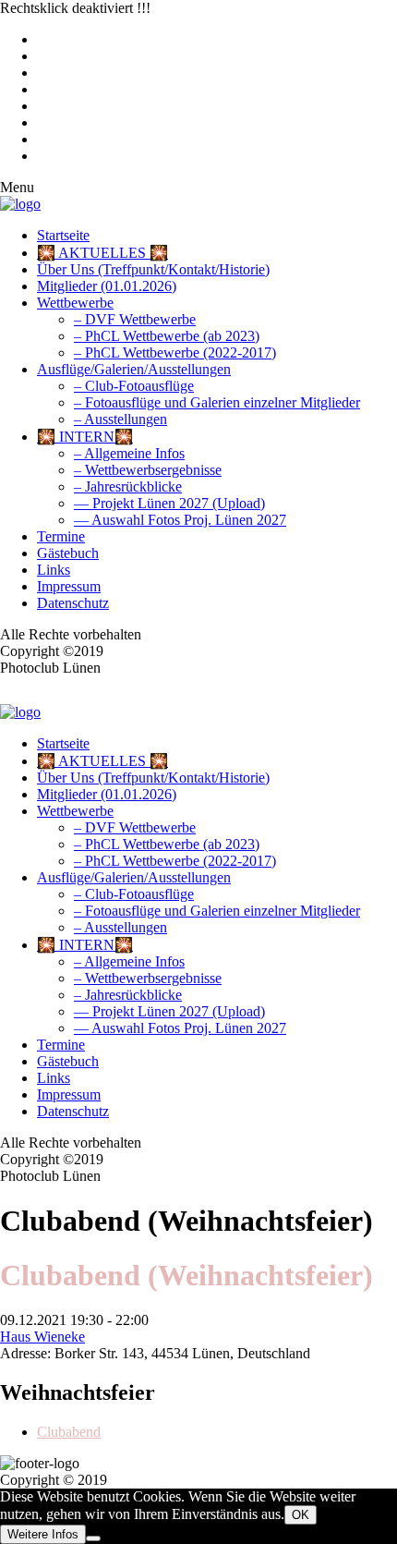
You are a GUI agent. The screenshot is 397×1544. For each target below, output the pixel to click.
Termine (61, 536)
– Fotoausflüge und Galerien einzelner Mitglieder (217, 402)
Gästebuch (68, 553)
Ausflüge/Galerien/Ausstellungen (134, 369)
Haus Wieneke (42, 1336)
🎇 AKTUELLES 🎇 (102, 253)
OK (300, 1515)
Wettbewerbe (75, 302)
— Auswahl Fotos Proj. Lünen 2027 (180, 520)
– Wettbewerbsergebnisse (148, 470)
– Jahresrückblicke (128, 486)
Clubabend (69, 1432)
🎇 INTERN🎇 (85, 436)
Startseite (63, 235)
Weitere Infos (42, 1534)
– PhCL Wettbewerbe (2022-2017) (175, 352)
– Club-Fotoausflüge (134, 386)
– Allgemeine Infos (129, 453)
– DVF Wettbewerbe (135, 319)
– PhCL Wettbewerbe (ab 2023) (166, 336)
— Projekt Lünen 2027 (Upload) (169, 503)
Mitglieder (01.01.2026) (106, 286)
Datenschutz (73, 603)
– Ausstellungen (120, 419)
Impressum (69, 586)
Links (53, 569)
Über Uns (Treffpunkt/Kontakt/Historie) (153, 269)
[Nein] (93, 1538)
